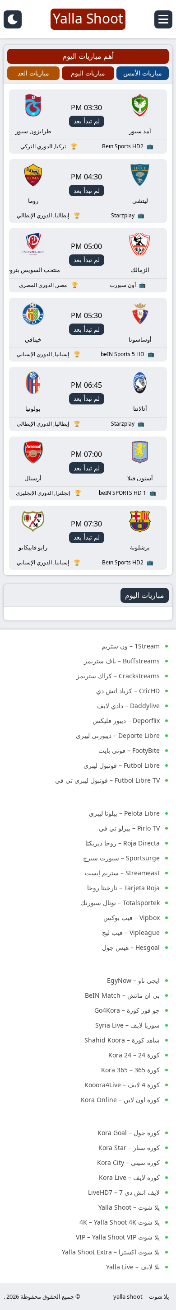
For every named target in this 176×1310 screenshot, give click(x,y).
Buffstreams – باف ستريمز (122, 661)
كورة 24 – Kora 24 (134, 1055)
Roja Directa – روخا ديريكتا (122, 843)
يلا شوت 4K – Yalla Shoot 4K (119, 1222)
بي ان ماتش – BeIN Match (122, 995)
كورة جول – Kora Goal (128, 1132)
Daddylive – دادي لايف (128, 705)
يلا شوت (159, 1296)
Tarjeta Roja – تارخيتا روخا (123, 887)
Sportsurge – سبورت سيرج (121, 858)
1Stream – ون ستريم (131, 646)
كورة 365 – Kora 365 (130, 1070)
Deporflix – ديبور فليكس (126, 720)
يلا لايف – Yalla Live (133, 1267)
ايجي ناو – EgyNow (133, 980)
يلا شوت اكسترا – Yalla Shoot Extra (111, 1252)
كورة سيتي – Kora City (128, 1162)
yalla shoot (128, 1296)
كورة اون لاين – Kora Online (120, 1099)
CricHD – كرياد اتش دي (128, 690)
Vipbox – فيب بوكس (131, 917)
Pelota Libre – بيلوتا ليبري (124, 813)
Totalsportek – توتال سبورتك (120, 902)
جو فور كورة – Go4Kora (127, 1010)
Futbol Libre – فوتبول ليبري (121, 765)
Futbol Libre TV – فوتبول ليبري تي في (107, 780)
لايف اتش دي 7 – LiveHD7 (124, 1192)
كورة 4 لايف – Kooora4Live (122, 1084)
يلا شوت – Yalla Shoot (129, 1207)
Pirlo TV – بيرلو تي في (129, 828)
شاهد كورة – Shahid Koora (122, 1040)
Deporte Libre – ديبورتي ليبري (118, 735)
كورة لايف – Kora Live (129, 1177)
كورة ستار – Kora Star (129, 1147)
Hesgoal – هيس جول (131, 947)
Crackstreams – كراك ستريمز (118, 675)
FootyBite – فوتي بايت (129, 750)
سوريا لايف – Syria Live (127, 1025)
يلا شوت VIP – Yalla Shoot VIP (118, 1237)
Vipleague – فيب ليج (131, 932)
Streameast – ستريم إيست (122, 873)
